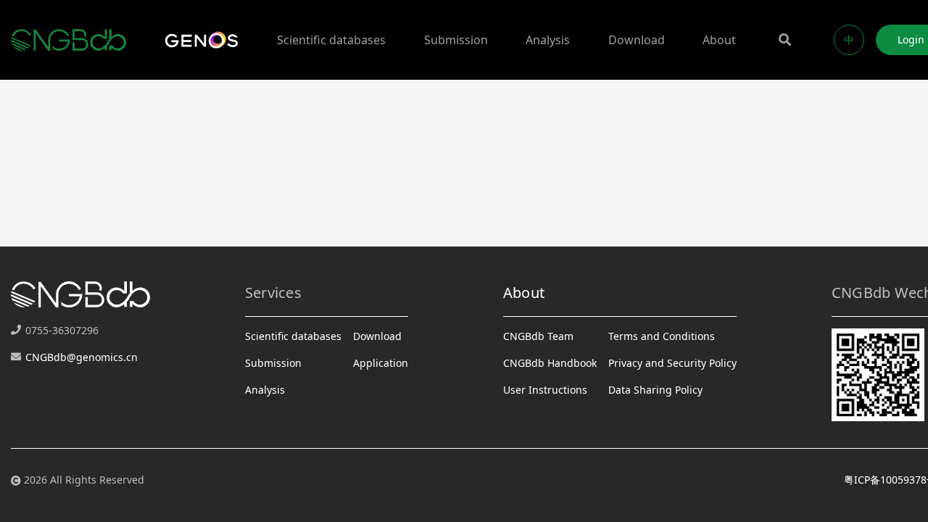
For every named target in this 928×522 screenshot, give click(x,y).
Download (636, 40)
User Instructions (545, 390)
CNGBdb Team (538, 336)
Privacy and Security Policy (672, 363)
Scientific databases (331, 40)
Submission (456, 40)
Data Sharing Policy (655, 390)
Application (380, 363)
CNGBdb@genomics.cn (81, 357)
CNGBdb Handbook (550, 363)
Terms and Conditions (661, 336)
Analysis (548, 40)
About (719, 40)
